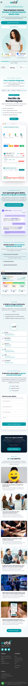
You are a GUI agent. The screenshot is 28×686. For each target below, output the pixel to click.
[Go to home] (14, 2)
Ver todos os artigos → (14, 630)
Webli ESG (3, 661)
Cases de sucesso (18, 658)
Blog (16, 656)
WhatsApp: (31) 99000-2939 (6, 675)
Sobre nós (17, 661)
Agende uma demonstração (14, 205)
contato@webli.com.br (5, 674)
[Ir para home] (14, 642)
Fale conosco (3, 677)
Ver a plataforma (14, 27)
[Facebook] (9, 649)
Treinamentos (17, 665)
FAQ (15, 663)
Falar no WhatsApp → (14, 449)
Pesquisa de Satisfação (5, 656)
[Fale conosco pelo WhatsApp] (2, 683)
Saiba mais (14, 118)
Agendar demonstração (14, 22)
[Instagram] (5, 649)
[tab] (3, 90)
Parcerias (16, 667)
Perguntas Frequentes (14, 445)
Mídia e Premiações (19, 660)
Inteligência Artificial (5, 663)
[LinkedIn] (2, 649)
